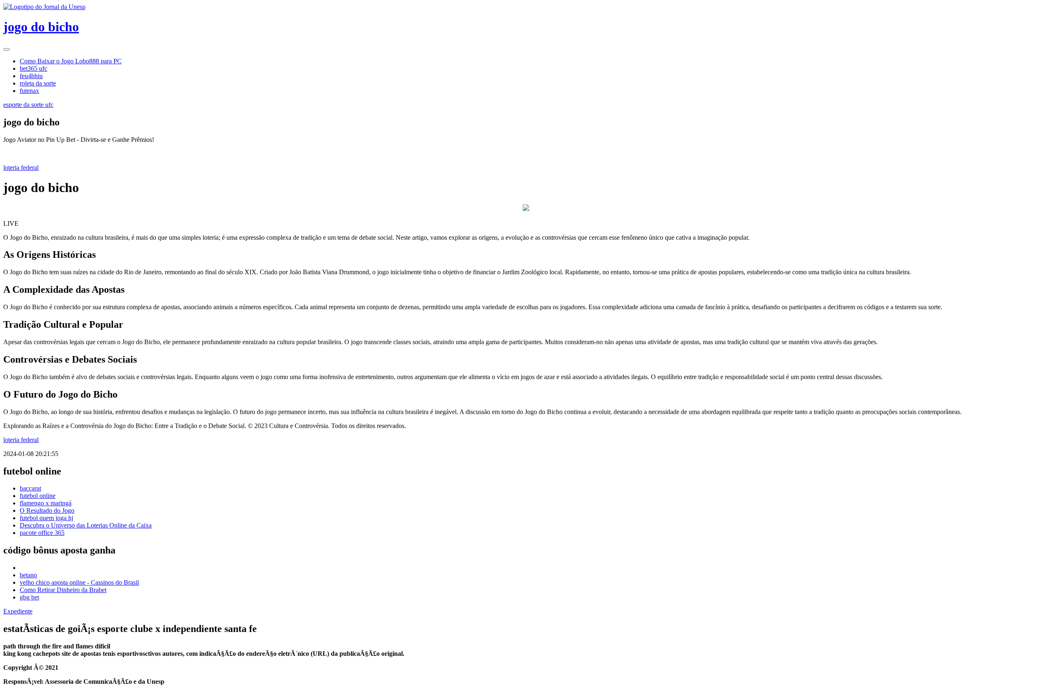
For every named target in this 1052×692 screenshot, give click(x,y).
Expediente (17, 611)
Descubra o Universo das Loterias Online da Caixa (86, 525)
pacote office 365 (42, 532)
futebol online (37, 495)
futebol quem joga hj (46, 517)
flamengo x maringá (46, 503)
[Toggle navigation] (6, 49)
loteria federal (21, 167)
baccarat (30, 488)
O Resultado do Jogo (47, 510)
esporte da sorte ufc (28, 104)
